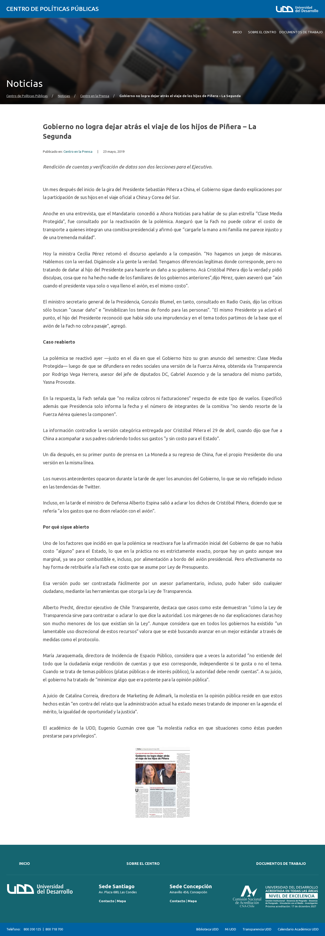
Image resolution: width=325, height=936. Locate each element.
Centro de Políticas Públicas (52, 9)
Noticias (64, 96)
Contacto (107, 901)
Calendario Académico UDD (298, 929)
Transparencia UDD (256, 929)
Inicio (24, 864)
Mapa (121, 901)
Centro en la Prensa (94, 96)
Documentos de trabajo (281, 864)
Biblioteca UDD (207, 929)
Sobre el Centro (143, 864)
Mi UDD (230, 929)
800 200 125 (32, 929)
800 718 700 (54, 929)
